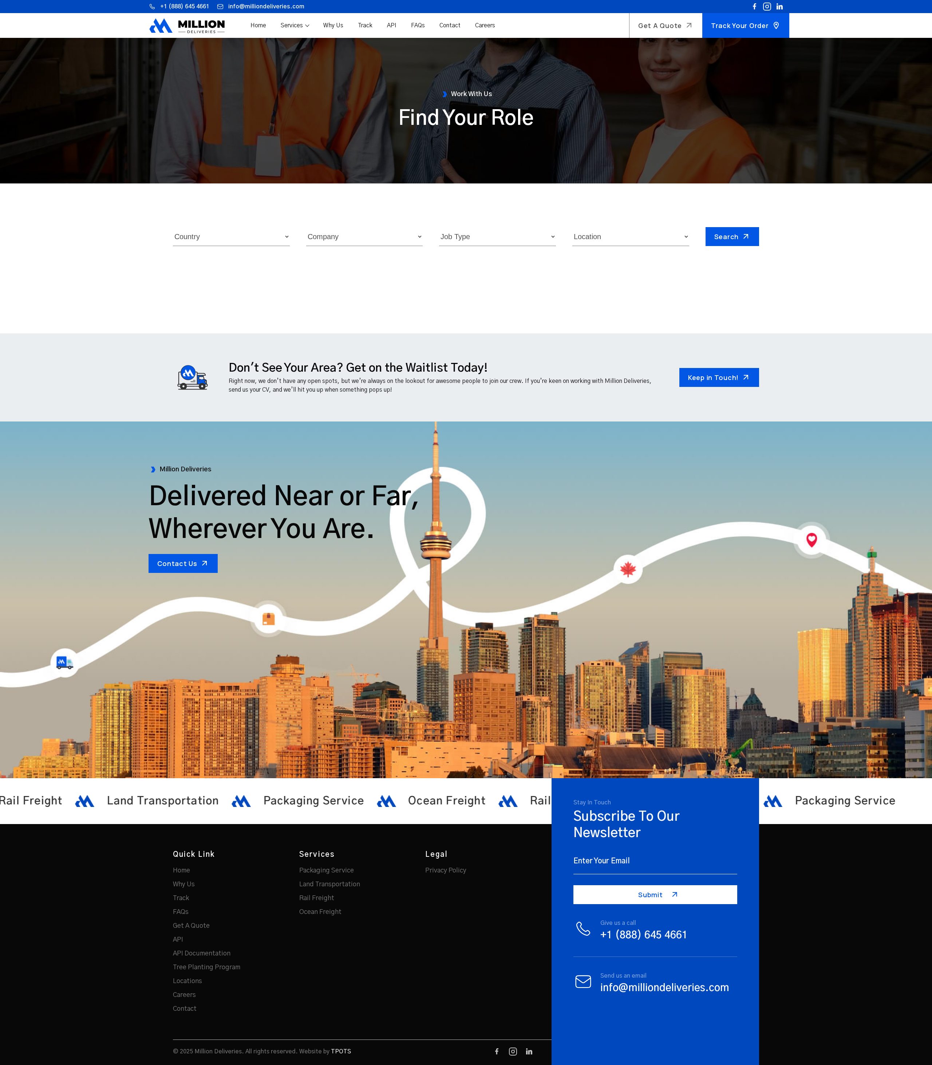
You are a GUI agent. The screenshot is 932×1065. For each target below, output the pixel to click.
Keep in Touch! (713, 377)
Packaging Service (326, 870)
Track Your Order (740, 25)
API (391, 25)
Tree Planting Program (206, 967)
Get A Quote (660, 25)
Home (258, 25)
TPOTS (341, 1051)
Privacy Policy (445, 870)
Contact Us (177, 563)
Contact (450, 25)
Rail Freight (316, 898)
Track (365, 25)
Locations (187, 981)
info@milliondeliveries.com (266, 6)
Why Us (333, 25)
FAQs (418, 25)
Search (726, 236)
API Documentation (201, 953)
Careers (485, 25)
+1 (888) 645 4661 (184, 6)
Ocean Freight (320, 912)
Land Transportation (329, 884)
